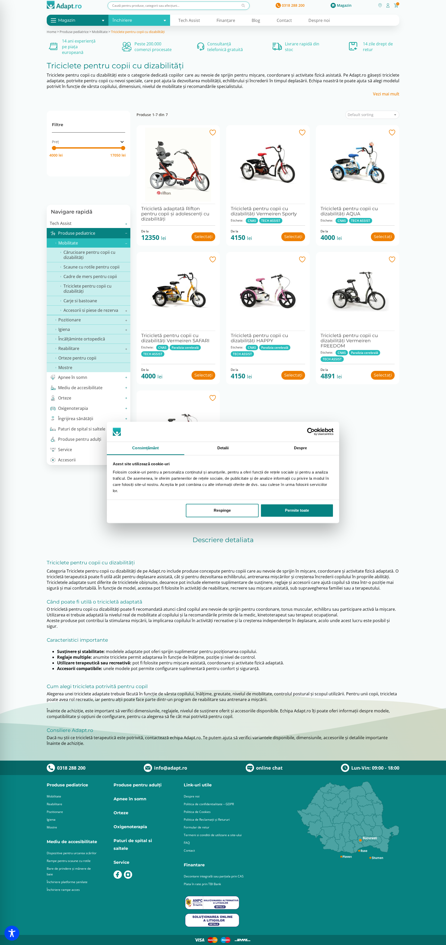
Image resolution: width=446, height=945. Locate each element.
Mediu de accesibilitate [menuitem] (80, 387)
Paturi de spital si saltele (133, 844)
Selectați (203, 236)
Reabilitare (54, 804)
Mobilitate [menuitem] (68, 243)
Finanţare (226, 20)
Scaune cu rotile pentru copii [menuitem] (91, 267)
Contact (284, 20)
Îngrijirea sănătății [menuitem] (75, 418)
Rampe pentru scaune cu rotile (69, 861)
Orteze (121, 812)
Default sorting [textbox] (360, 115)
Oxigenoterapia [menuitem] (73, 408)
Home (51, 31)
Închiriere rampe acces (63, 889)
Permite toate (297, 510)
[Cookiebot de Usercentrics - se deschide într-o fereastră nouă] (310, 432)
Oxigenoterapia (130, 826)
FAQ (187, 843)
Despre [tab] (300, 448)
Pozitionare (55, 812)
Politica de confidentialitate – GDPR (209, 804)
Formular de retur (196, 827)
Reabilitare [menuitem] (68, 348)
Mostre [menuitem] (65, 367)
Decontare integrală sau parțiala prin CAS (214, 876)
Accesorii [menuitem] (67, 460)
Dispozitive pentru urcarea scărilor (72, 853)
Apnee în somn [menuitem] (72, 377)
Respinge (222, 510)
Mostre (52, 827)
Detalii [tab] (223, 448)
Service (121, 862)
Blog (256, 20)
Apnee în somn (130, 798)
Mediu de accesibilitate (72, 841)
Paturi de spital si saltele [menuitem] (81, 429)
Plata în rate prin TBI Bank (202, 884)
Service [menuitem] (65, 449)
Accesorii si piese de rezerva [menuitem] (90, 310)
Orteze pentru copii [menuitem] (77, 358)
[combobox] (372, 115)
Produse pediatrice (74, 31)
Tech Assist (189, 20)
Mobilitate (100, 31)
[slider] (54, 148)
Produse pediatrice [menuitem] (76, 233)
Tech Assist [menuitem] (60, 223)
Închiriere (122, 20)
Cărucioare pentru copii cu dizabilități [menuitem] (89, 254)
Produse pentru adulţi (138, 785)
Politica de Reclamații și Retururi (207, 819)
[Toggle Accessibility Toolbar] (12, 933)
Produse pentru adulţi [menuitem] (79, 439)
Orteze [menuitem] (64, 398)
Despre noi (319, 20)
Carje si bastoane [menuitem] (80, 301)
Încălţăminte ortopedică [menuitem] (81, 339)
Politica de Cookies (197, 812)
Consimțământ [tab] (145, 448)
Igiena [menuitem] (64, 329)
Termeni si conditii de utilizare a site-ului (213, 835)
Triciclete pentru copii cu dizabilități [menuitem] (87, 288)
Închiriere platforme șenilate (67, 882)
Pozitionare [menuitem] (69, 320)
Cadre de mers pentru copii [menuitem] (90, 276)
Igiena (51, 819)
